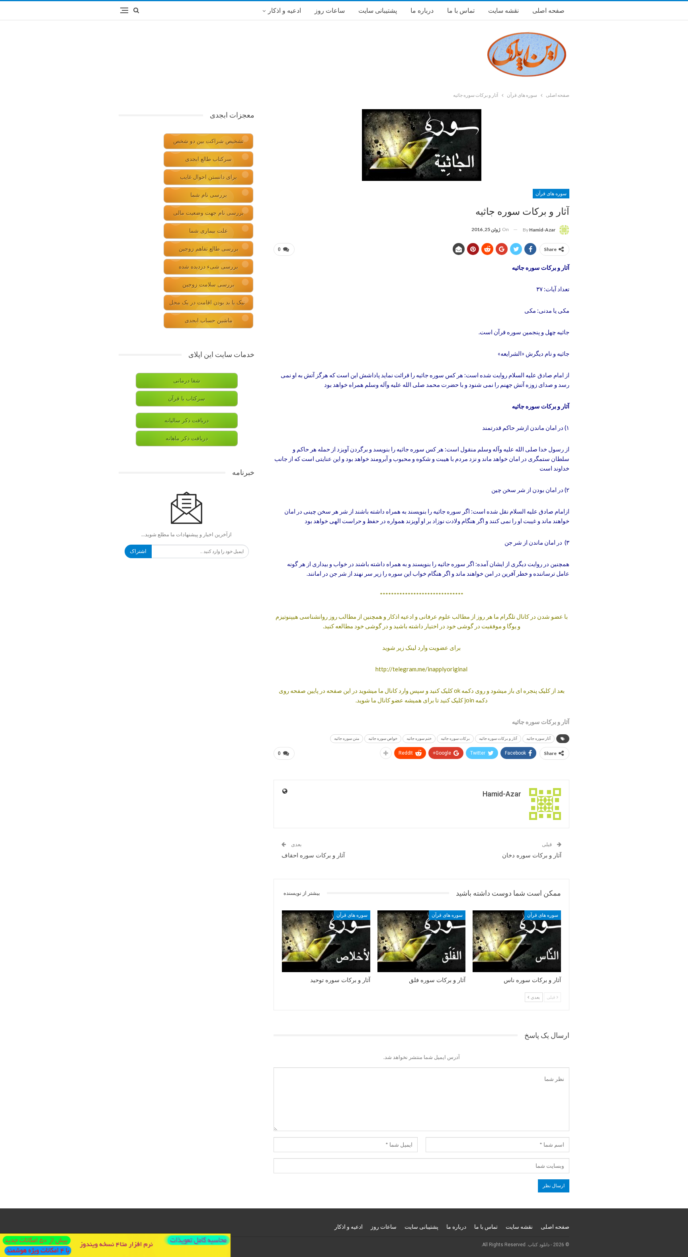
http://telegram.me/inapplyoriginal (421, 669)
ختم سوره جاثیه (419, 738)
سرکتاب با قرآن (186, 399)
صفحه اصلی (548, 10)
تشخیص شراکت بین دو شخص (208, 141)
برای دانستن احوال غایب (208, 177)
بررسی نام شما (208, 195)
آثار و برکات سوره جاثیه (498, 738)
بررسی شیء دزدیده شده (208, 267)
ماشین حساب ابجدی (209, 321)
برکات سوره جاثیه (455, 738)
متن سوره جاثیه (346, 738)
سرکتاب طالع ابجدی (208, 159)
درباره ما (422, 10)
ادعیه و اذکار (284, 10)
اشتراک (138, 551)
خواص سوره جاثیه (382, 738)
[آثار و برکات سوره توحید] (326, 941)
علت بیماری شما (208, 231)
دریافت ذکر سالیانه (186, 421)
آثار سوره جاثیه (538, 738)
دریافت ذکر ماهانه (187, 438)
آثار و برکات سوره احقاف (313, 855)
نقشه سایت (503, 10)
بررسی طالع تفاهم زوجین (208, 249)
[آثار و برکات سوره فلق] (421, 941)
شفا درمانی (186, 381)
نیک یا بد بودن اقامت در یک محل (207, 303)
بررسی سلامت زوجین (208, 285)
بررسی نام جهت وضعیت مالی (208, 213)
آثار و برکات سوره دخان (531, 855)
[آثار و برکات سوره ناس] (517, 941)
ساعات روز (330, 10)
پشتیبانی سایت (377, 10)
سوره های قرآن (551, 193)
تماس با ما (461, 10)
